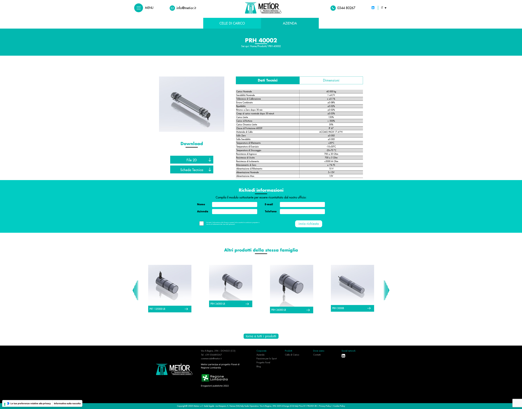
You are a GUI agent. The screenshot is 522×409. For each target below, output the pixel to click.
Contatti (317, 355)
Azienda (202, 211)
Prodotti (262, 46)
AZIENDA (290, 23)
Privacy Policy (325, 406)
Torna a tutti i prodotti (261, 336)
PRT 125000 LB (157, 308)
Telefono (271, 211)
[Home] (174, 369)
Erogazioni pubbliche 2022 (215, 385)
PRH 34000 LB (217, 303)
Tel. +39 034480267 (211, 355)
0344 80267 (346, 8)
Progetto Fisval (263, 362)
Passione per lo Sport (267, 359)
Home (253, 46)
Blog (259, 366)
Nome (201, 204)
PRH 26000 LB (278, 309)
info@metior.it (186, 8)
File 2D (192, 160)
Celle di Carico (232, 23)
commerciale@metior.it (211, 359)
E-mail (269, 204)
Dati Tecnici (267, 80)
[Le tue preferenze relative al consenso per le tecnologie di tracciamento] (4, 404)
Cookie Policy (339, 406)
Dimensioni (331, 80)
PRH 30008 (338, 308)
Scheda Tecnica (191, 170)
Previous (135, 290)
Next (386, 290)
